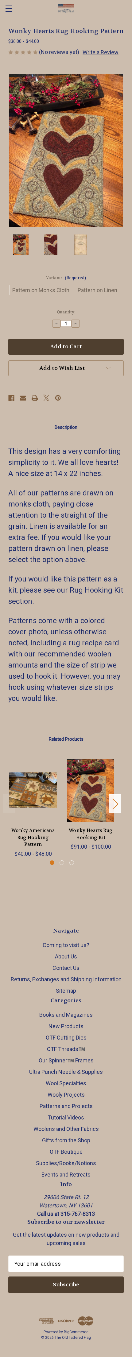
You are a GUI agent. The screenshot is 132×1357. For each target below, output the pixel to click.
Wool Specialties (66, 1083)
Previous (9, 803)
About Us (66, 956)
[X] (46, 397)
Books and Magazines (66, 1015)
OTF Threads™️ (66, 1049)
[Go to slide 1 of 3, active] (52, 862)
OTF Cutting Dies (66, 1037)
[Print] (35, 397)
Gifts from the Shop (66, 1140)
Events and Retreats (66, 1174)
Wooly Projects (66, 1094)
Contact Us (66, 968)
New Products (66, 1026)
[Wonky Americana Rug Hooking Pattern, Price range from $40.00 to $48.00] (33, 790)
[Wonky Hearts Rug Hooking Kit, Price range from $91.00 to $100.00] (91, 790)
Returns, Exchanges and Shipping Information (66, 979)
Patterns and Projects (66, 1106)
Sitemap (66, 990)
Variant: (66, 277)
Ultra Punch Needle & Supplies (66, 1072)
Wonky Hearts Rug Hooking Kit (91, 834)
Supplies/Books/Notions (66, 1163)
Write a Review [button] (100, 52)
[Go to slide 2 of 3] (62, 862)
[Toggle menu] (8, 8)
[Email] (23, 397)
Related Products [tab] (66, 739)
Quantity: (66, 312)
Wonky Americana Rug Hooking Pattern (33, 837)
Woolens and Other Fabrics (66, 1129)
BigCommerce (76, 1332)
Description (66, 427)
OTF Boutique (66, 1151)
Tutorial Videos (66, 1117)
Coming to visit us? (66, 945)
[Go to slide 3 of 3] (71, 862)
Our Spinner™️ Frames (66, 1060)
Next (115, 803)
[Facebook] (11, 397)
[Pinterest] (58, 397)
